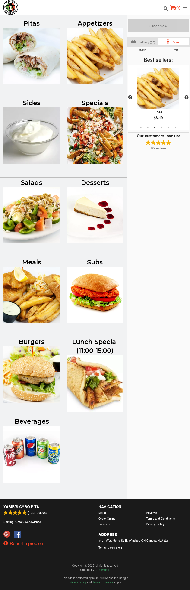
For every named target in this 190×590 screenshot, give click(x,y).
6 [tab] (175, 127)
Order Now (158, 26)
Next (186, 97)
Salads (31, 182)
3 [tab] (154, 127)
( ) (177, 7)
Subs (95, 262)
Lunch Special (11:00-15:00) (95, 346)
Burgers (31, 342)
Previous (130, 97)
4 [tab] (161, 127)
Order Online (106, 518)
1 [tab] (141, 127)
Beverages (32, 421)
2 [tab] (148, 127)
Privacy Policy (155, 524)
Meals (31, 262)
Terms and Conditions (160, 518)
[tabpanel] (158, 97)
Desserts (95, 182)
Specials (95, 103)
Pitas (31, 23)
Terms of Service (102, 582)
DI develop (102, 569)
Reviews (151, 512)
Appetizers (95, 23)
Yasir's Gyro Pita (21, 506)
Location (104, 524)
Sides (31, 103)
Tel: (110, 547)
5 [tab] (168, 127)
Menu (102, 512)
